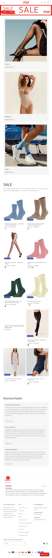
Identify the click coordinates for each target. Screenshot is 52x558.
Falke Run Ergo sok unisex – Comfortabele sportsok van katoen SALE (14, 224)
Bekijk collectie (9, 67)
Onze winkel (21, 510)
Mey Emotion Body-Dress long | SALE (13, 378)
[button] (4, 2)
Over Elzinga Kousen (23, 507)
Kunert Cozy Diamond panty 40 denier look (14, 326)
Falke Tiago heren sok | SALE (34, 301)
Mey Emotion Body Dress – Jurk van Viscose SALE (36, 379)
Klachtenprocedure (23, 526)
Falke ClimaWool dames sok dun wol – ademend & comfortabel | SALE (13, 302)
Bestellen (21, 513)
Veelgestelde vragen (23, 535)
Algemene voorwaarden (24, 532)
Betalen (20, 516)
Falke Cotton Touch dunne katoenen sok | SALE (37, 263)
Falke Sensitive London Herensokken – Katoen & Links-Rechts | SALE (36, 224)
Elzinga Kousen (24, 554)
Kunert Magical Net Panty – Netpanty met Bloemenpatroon (37, 340)
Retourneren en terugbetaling (25, 523)
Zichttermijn (21, 529)
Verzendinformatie (23, 520)
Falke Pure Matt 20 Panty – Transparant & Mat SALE (14, 263)
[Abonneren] (24, 543)
